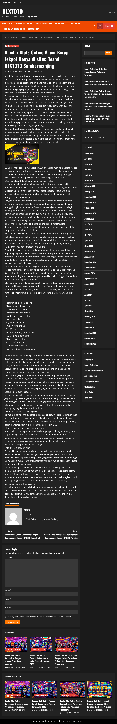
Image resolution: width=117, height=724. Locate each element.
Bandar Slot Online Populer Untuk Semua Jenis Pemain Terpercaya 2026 (40, 659)
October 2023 (89, 338)
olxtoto (112, 12)
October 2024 (89, 273)
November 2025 (90, 202)
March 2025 (88, 246)
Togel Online (75, 23)
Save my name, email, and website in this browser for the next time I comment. (41, 616)
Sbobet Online (60, 23)
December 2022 (90, 343)
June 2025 (88, 229)
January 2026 (89, 191)
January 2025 (89, 256)
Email (8, 599)
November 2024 (90, 267)
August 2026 (89, 153)
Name (8, 590)
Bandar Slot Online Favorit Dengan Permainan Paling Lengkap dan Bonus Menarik (98, 106)
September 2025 (90, 213)
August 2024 (89, 284)
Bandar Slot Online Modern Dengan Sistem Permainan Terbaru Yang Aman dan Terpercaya (66, 659)
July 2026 (88, 158)
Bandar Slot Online (24, 23)
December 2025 (90, 197)
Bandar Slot (7, 23)
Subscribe (109, 26)
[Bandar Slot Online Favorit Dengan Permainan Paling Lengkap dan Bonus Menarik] (99, 689)
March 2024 (88, 311)
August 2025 (89, 218)
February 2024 (89, 316)
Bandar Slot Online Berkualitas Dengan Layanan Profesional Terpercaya (13, 659)
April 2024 (88, 305)
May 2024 (88, 300)
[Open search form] (95, 26)
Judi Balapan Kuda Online (14, 29)
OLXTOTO (12, 11)
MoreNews (66, 721)
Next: (60, 534)
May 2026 (88, 169)
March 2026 (88, 180)
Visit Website (31, 519)
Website (8, 608)
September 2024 (90, 278)
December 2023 (90, 327)
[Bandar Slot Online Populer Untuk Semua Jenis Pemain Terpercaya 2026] (41, 644)
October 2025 (89, 207)
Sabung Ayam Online (43, 23)
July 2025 (88, 224)
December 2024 (90, 262)
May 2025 (88, 235)
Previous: (22, 534)
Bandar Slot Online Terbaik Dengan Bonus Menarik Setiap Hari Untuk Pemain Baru (97, 118)
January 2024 (89, 322)
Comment (10, 557)
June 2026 (88, 164)
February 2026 (89, 186)
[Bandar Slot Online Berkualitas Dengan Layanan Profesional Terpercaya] (16, 644)
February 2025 (89, 251)
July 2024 (88, 289)
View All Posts (50, 519)
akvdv (9, 71)
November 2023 (90, 332)
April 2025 (88, 240)
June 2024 (88, 294)
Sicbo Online (33, 29)
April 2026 (88, 175)
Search (87, 46)
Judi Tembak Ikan (90, 375)
